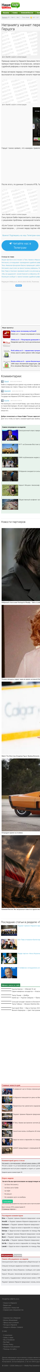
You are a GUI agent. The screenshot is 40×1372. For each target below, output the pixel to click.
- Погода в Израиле (9, 1325)
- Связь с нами (7, 1337)
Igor (3, 1234)
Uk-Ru (4, 1243)
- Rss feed (5, 1342)
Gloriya (5, 1231)
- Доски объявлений (9, 1320)
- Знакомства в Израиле (11, 1318)
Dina (3, 1218)
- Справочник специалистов (12, 1310)
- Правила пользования (11, 1347)
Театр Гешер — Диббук (20, 995)
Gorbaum (5, 1224)
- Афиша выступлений (10, 1322)
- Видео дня (6, 1305)
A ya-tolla (5, 1240)
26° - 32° (36, 17)
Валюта (4, 17)
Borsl (4, 1237)
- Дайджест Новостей (10, 1308)
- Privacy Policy (7, 1344)
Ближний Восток (27, 12)
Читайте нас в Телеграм (21, 245)
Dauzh (6, 381)
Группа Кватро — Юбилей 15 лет (24, 989)
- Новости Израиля (9, 1303)
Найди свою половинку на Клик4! (23, 331)
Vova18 (4, 1221)
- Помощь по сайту (9, 1349)
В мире (15, 12)
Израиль (6, 12)
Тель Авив (25, 17)
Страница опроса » (9, 1209)
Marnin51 (7, 391)
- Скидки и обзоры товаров (12, 1327)
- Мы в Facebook (8, 1340)
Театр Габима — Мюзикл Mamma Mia (25, 1004)
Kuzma (6, 400)
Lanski (4, 1246)
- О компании (7, 1335)
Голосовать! (7, 1201)
